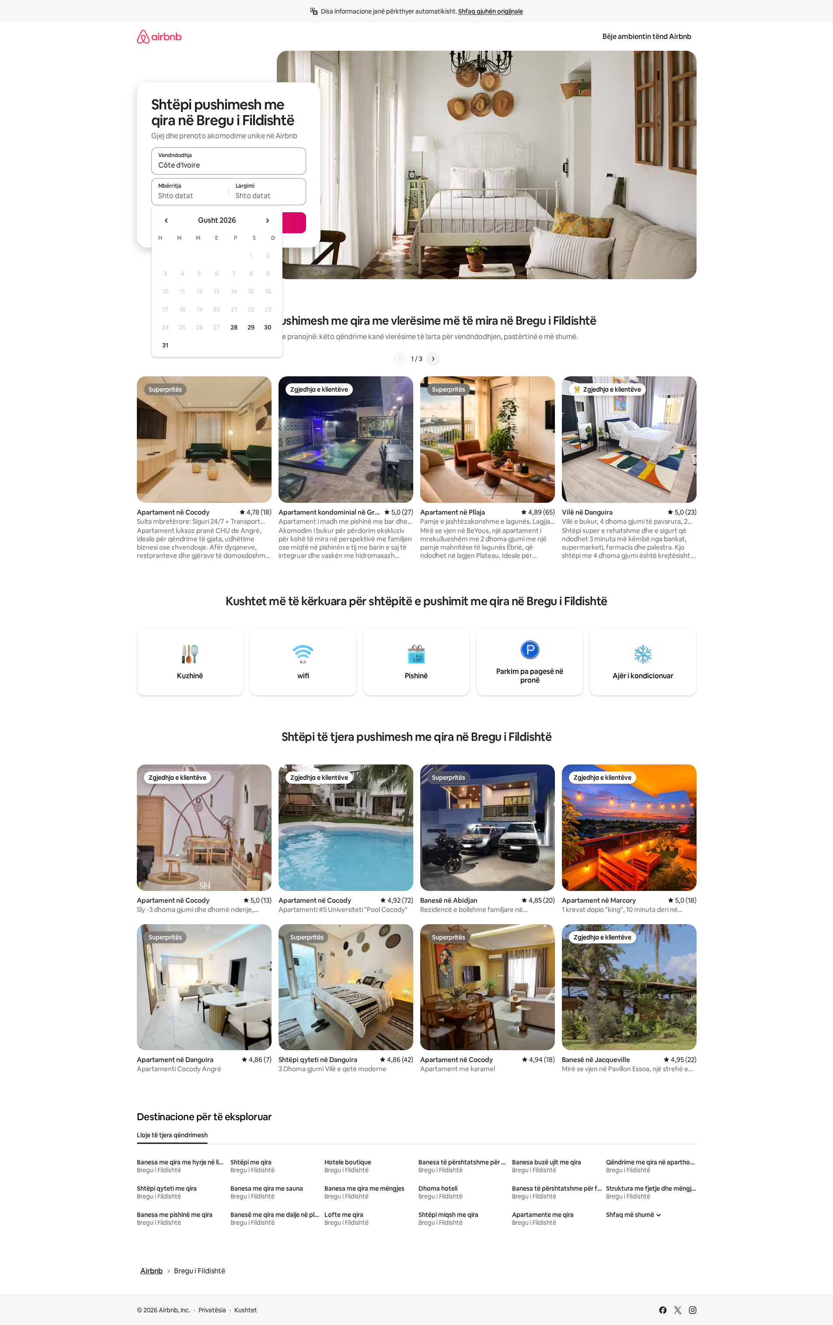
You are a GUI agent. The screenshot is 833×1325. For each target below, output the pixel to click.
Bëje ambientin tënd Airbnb (647, 36)
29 (250, 327)
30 (268, 327)
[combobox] (228, 165)
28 (233, 327)
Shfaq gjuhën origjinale (490, 11)
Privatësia (212, 1310)
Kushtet (245, 1310)
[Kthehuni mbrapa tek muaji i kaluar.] (166, 220)
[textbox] (190, 195)
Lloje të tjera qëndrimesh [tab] (172, 1135)
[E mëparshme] (401, 359)
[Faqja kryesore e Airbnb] (159, 36)
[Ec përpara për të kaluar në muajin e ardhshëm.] (267, 220)
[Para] (433, 359)
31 (165, 345)
